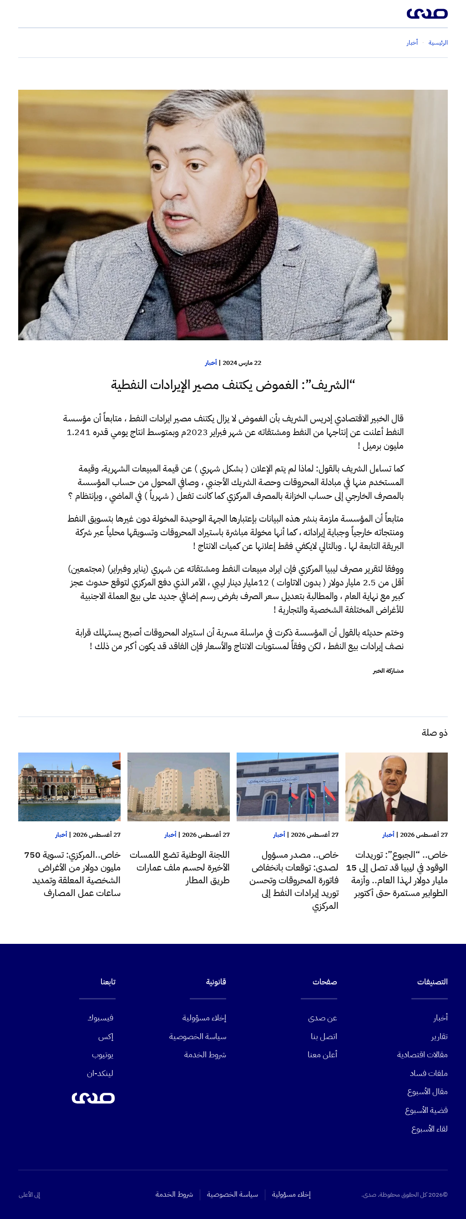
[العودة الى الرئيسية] (427, 13)
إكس (105, 1036)
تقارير (439, 1036)
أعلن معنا (322, 1054)
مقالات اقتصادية (422, 1054)
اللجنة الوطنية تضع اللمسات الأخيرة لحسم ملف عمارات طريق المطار (180, 867)
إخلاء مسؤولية (204, 1017)
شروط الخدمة (205, 1054)
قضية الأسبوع (426, 1110)
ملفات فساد (429, 1073)
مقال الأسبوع (427, 1091)
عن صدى (322, 1017)
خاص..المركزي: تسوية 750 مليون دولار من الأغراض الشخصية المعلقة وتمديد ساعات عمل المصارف (72, 874)
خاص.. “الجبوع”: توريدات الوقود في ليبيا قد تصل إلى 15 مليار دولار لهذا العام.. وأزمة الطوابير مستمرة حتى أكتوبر (397, 874)
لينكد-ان (100, 1073)
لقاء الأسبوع (429, 1128)
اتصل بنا (324, 1036)
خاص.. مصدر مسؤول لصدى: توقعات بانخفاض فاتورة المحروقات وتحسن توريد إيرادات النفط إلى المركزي (294, 880)
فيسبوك (100, 1017)
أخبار (211, 363)
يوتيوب (102, 1054)
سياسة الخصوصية (197, 1036)
